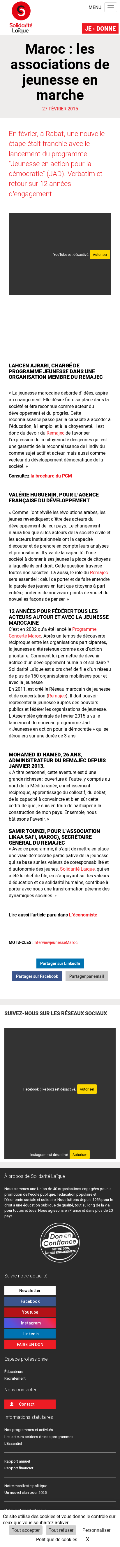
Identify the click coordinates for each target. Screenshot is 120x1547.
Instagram (30, 1323)
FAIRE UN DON (30, 1344)
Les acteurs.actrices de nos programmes (38, 1437)
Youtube (30, 1312)
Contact (27, 1404)
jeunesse (58, 942)
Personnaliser (96, 1530)
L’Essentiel (13, 1443)
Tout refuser (61, 1530)
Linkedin (30, 1333)
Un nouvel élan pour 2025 (25, 1492)
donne (100, 28)
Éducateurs (13, 1371)
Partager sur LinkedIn (60, 963)
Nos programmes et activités (28, 1430)
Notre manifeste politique (25, 1486)
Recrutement (15, 1378)
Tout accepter (26, 1530)
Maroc (71, 942)
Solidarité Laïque (77, 869)
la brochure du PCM (51, 476)
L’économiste (83, 914)
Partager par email (86, 976)
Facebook (30, 1301)
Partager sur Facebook (37, 976)
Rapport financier (18, 1468)
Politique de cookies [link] (56, 1539)
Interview (41, 942)
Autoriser (100, 254)
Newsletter (30, 1290)
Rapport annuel (17, 1461)
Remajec (55, 433)
